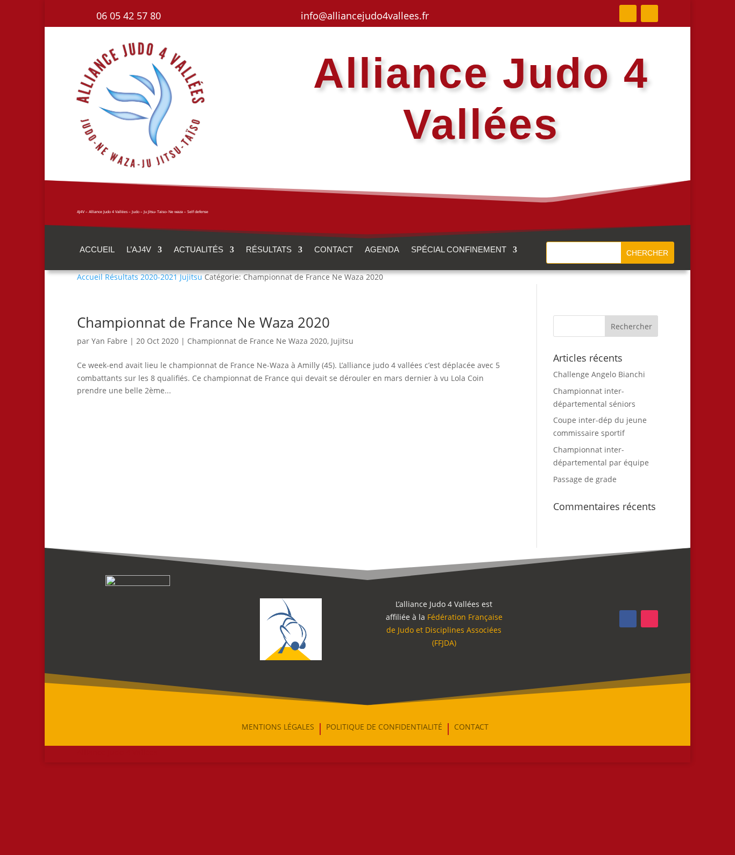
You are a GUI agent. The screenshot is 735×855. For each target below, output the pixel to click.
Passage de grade (585, 479)
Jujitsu (342, 341)
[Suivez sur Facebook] (628, 13)
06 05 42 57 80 (128, 15)
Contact (333, 250)
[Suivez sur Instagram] (649, 13)
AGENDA (382, 250)
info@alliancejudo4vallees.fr (365, 15)
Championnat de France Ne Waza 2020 (203, 322)
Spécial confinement (458, 250)
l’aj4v (138, 250)
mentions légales (278, 727)
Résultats (269, 250)
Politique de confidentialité (384, 727)
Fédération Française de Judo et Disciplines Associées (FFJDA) (444, 630)
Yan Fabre (109, 341)
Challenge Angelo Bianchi (599, 374)
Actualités (198, 250)
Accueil (97, 250)
